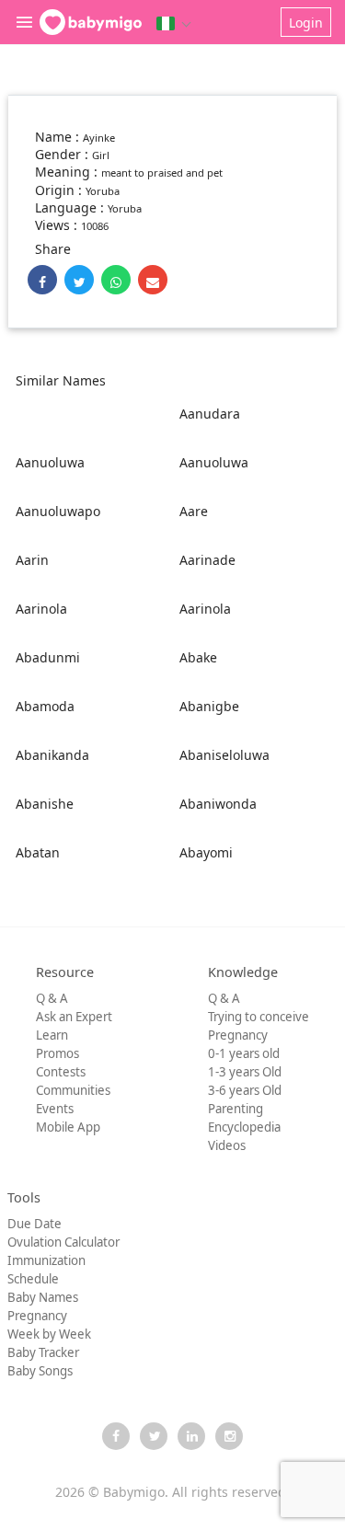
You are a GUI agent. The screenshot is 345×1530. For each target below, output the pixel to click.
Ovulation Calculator (63, 1242)
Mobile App (68, 1127)
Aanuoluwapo (58, 511)
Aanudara (209, 413)
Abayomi (206, 852)
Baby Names (42, 1297)
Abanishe (45, 803)
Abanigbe (209, 706)
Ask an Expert (74, 1016)
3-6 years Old (245, 1090)
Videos (227, 1145)
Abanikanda (52, 755)
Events (55, 1108)
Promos (57, 1053)
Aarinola (41, 608)
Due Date (34, 1223)
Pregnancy (238, 1035)
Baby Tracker (43, 1352)
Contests (61, 1072)
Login (306, 22)
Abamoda (45, 706)
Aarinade (207, 560)
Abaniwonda (218, 803)
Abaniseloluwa (224, 755)
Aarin (32, 560)
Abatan (38, 852)
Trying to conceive (258, 1016)
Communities (73, 1090)
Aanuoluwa (50, 462)
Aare (193, 511)
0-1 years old (244, 1053)
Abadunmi (48, 657)
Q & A (52, 998)
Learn (52, 1035)
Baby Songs (40, 1371)
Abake (198, 657)
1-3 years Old (245, 1072)
